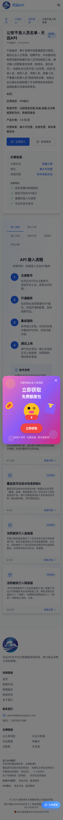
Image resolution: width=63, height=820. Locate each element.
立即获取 (31, 428)
